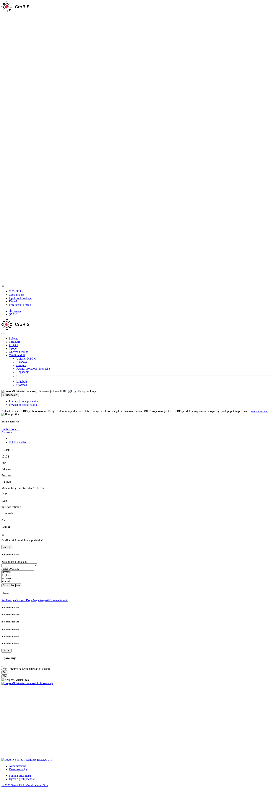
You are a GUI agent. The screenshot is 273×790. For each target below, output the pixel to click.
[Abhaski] (18, 578)
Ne (4, 676)
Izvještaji (21, 381)
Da (4, 672)
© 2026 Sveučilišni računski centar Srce (24, 785)
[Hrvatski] (18, 572)
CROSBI (14, 341)
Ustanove (21, 361)
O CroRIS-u (16, 291)
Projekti (13, 345)
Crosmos (21, 384)
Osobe (13, 348)
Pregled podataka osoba (23, 404)
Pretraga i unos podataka (23, 401)
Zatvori (6, 547)
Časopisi (21, 365)
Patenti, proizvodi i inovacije (33, 368)
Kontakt (13, 301)
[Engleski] (18, 575)
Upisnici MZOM (26, 358)
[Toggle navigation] (2, 286)
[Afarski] (18, 581)
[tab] (10, 429)
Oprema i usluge (18, 351)
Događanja (22, 371)
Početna (13, 338)
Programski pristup (20, 304)
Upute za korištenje (20, 298)
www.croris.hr (259, 411)
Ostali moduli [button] (17, 355)
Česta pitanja (16, 294)
